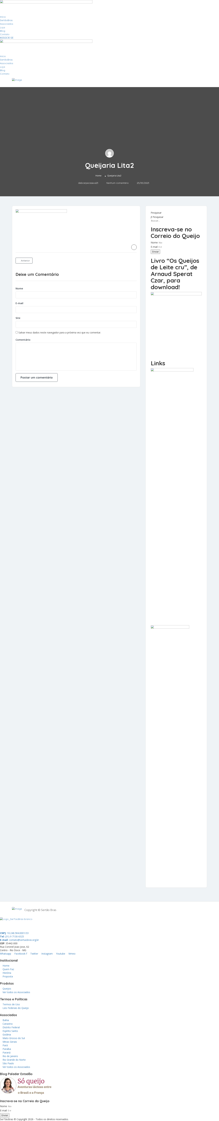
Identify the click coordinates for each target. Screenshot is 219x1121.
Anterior (25, 260)
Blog (2, 30)
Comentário (23, 339)
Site (18, 318)
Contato (4, 34)
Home (98, 175)
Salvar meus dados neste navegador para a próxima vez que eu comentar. (59, 332)
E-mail (19, 303)
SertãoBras (6, 20)
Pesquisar (156, 212)
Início (3, 16)
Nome (19, 288)
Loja (2, 27)
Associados (6, 23)
